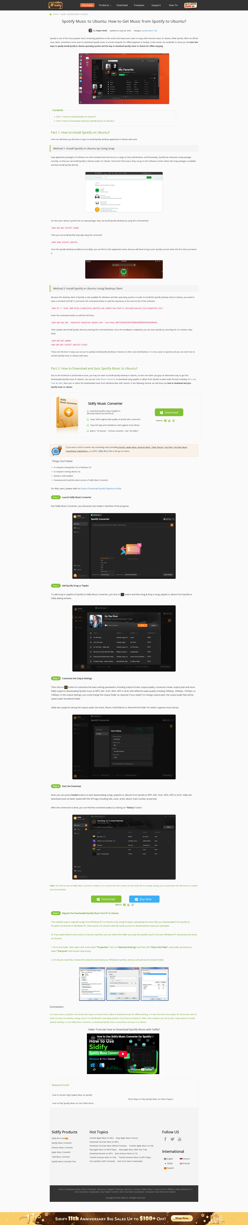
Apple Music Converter (61, 1152)
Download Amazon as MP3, (101, 1153)
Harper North (101, 30)
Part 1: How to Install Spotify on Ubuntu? (76, 116)
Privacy (137, 1189)
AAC (194, 379)
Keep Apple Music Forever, (127, 1138)
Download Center (72, 1189)
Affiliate (171, 1189)
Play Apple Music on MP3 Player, (103, 1149)
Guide (63, 14)
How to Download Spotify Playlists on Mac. (101, 488)
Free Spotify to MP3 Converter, (103, 1161)
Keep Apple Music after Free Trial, (133, 1149)
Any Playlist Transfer (109, 1192)
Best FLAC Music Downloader (130, 1161)
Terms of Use (160, 1189)
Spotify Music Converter (62, 1143)
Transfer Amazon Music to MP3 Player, (134, 1157)
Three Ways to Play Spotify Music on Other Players (150, 1099)
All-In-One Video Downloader (132, 1192)
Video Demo (147, 1189)
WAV (60, 383)
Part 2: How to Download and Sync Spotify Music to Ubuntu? (85, 121)
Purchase (87, 5)
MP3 (189, 379)
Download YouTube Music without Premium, (108, 1146)
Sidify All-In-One (58, 1138)
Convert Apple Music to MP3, (102, 1138)
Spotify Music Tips (149, 30)
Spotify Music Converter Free (64, 1161)
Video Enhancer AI (183, 1189)
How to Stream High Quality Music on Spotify (72, 1095)
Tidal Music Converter (61, 1157)
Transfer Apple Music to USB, (141, 1146)
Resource (102, 1189)
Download (122, 5)
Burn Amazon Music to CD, (126, 1153)
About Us (129, 1189)
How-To (173, 5)
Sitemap (119, 1189)
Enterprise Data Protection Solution (161, 1192)
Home (55, 14)
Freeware (139, 5)
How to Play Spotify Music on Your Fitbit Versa (72, 1103)
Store (84, 1189)
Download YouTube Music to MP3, (104, 1142)
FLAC (53, 383)
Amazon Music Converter (62, 1147)
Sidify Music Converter (105, 379)
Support (156, 5)
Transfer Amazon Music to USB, (103, 1157)
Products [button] (104, 5)
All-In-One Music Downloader (87, 1192)
